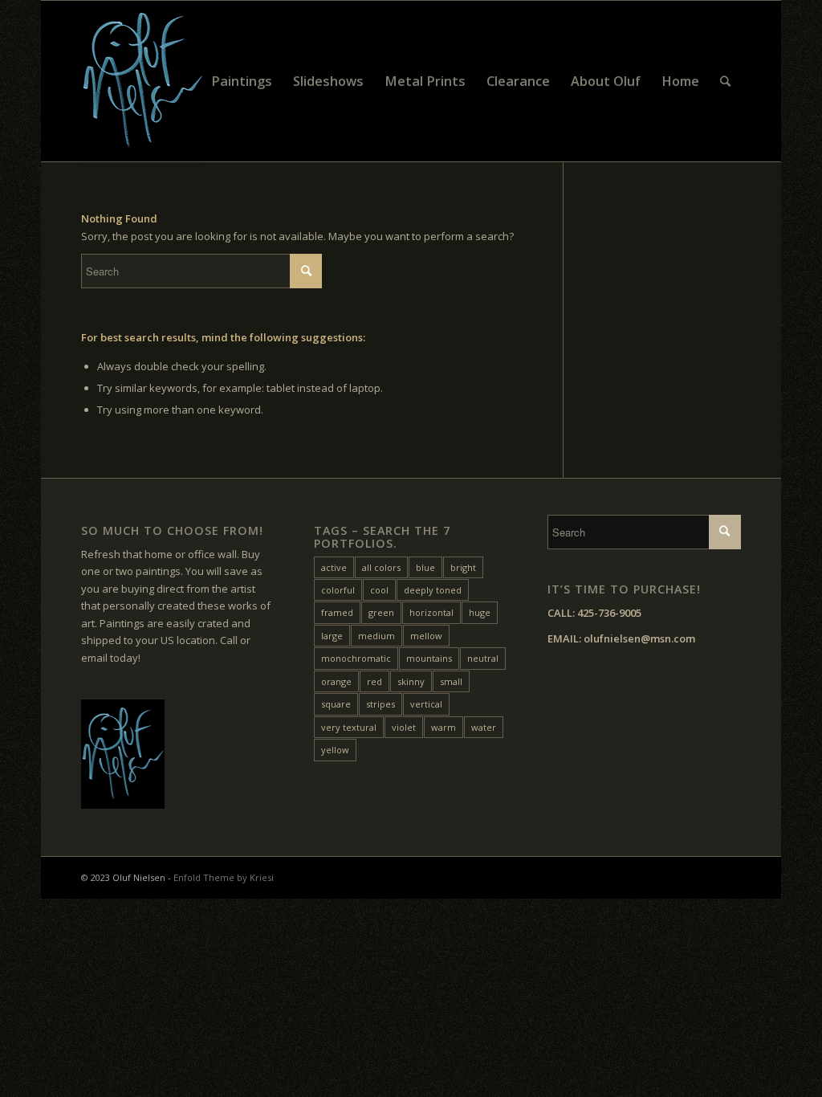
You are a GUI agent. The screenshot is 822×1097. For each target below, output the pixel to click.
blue (425, 567)
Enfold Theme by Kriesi (223, 877)
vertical (426, 704)
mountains (429, 658)
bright (463, 567)
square (336, 704)
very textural (348, 727)
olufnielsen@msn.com (639, 638)
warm (443, 727)
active (334, 567)
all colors (381, 567)
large (332, 636)
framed (337, 612)
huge (479, 612)
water (483, 727)
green (381, 612)
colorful (338, 590)
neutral (482, 658)
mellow (426, 636)
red (374, 681)
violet (404, 727)
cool (379, 590)
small (451, 681)
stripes (380, 704)
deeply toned (433, 590)
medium (376, 636)
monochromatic (356, 658)
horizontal (431, 612)
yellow (335, 750)
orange (336, 681)
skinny (411, 681)
